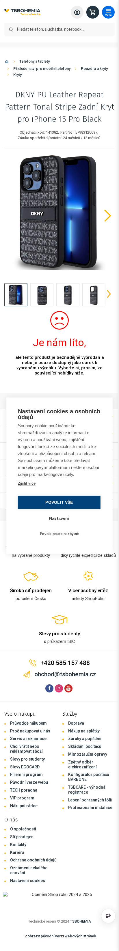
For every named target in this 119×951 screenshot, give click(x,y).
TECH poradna (23, 790)
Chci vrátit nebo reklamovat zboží (26, 749)
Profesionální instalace (90, 807)
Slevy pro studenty (27, 759)
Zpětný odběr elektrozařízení (82, 764)
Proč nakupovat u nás (30, 731)
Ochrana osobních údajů (33, 860)
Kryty (17, 74)
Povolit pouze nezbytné (57, 534)
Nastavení (58, 518)
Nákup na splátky (84, 731)
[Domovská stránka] (6, 62)
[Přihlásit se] (77, 12)
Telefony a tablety (34, 61)
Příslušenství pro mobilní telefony (41, 68)
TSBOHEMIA (80, 921)
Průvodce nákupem (28, 723)
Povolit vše (57, 502)
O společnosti (23, 829)
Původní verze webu (29, 782)
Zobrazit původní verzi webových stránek (60, 936)
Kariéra (17, 852)
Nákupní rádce (24, 805)
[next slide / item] (109, 294)
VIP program (22, 798)
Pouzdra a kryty (94, 68)
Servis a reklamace (28, 738)
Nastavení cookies (27, 880)
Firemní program (26, 774)
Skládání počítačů (84, 746)
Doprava (76, 723)
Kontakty (18, 844)
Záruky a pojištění (84, 738)
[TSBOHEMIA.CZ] (22, 12)
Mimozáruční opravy (87, 754)
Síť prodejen (22, 836)
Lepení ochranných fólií (90, 800)
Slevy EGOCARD (25, 767)
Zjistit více (26, 483)
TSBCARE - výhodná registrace (86, 789)
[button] (15, 294)
